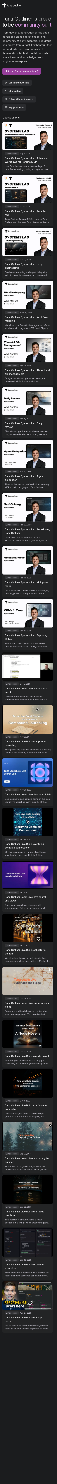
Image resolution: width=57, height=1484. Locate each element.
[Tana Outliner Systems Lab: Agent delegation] (27, 465)
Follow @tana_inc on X (21, 99)
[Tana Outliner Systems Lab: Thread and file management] (27, 359)
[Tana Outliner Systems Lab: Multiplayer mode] (27, 571)
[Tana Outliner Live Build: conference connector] (27, 1095)
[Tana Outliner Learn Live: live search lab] (27, 782)
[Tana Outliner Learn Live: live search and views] (27, 886)
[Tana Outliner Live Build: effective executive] (27, 1254)
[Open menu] (49, 5)
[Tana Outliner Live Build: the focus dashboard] (27, 1200)
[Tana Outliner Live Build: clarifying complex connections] (27, 833)
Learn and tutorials (19, 82)
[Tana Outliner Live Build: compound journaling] (27, 731)
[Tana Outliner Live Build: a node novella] (27, 1044)
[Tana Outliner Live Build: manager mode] (27, 1307)
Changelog (15, 91)
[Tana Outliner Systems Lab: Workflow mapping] (27, 306)
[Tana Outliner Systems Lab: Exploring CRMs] (27, 624)
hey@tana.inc (16, 107)
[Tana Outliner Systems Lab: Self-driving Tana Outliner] (27, 518)
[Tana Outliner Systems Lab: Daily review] (27, 412)
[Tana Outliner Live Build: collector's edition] (27, 939)
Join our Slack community (19, 71)
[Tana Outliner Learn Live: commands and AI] (27, 677)
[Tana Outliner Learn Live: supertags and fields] (27, 992)
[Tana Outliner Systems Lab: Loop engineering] (27, 253)
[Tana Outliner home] (12, 5)
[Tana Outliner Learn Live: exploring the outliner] (27, 1147)
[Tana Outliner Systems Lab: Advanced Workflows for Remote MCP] (27, 147)
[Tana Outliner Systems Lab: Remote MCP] (27, 200)
